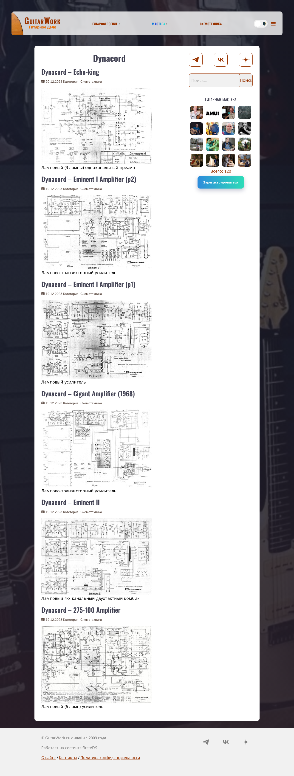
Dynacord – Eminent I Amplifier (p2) (88, 179)
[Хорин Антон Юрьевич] (245, 160)
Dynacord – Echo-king (70, 71)
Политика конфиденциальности (110, 757)
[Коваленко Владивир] (229, 160)
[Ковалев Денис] (229, 128)
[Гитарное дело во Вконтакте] (226, 742)
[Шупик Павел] (229, 144)
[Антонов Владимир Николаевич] (245, 144)
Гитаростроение (104, 23)
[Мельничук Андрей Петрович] (197, 128)
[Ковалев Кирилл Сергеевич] (245, 112)
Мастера (158, 23)
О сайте (48, 757)
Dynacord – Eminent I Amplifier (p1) (88, 284)
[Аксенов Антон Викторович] (213, 112)
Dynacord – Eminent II (70, 502)
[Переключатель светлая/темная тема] (261, 24)
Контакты (68, 757)
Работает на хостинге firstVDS (69, 747)
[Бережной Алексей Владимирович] (229, 112)
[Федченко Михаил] (245, 128)
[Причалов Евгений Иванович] (213, 144)
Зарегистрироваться (220, 182)
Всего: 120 (220, 171)
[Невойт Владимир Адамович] (197, 160)
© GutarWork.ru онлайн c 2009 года (73, 737)
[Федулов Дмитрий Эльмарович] (197, 144)
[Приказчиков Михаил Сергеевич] (213, 160)
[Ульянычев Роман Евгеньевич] (213, 128)
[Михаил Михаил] (197, 112)
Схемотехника (211, 23)
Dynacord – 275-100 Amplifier (81, 610)
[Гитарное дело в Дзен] (246, 742)
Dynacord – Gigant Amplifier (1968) (88, 393)
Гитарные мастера (220, 98)
